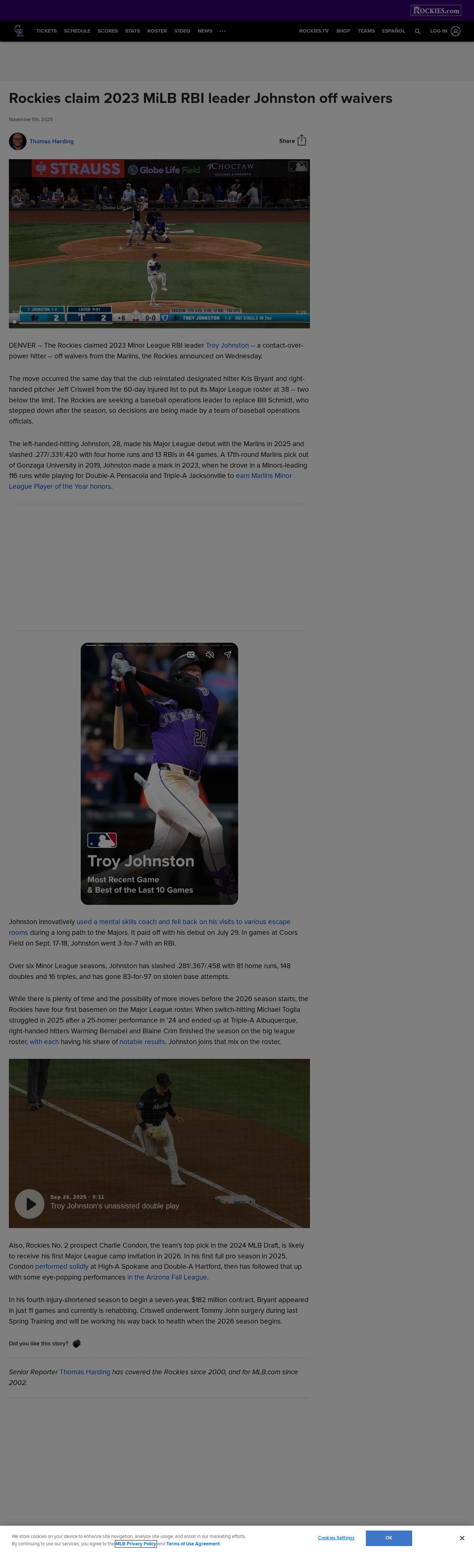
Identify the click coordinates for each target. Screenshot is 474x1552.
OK (388, 1538)
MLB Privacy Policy (136, 1544)
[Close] (462, 1538)
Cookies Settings (336, 1538)
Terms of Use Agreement (193, 1544)
